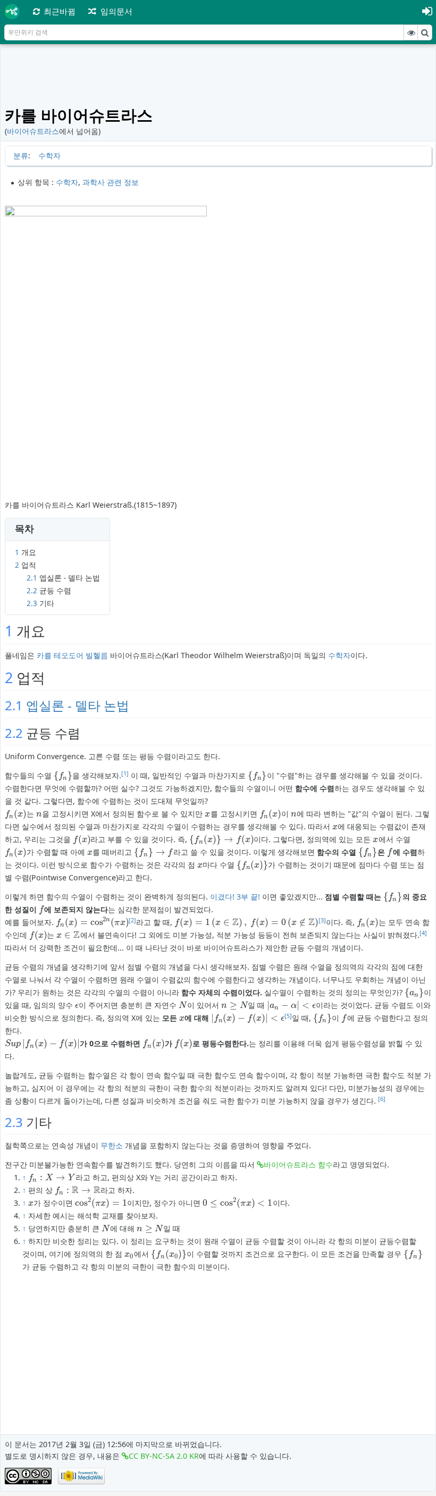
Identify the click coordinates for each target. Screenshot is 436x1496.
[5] (288, 1016)
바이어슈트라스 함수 (298, 1164)
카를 (44, 655)
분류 (20, 155)
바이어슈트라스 (33, 131)
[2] (132, 920)
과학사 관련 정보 (110, 182)
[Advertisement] (218, 75)
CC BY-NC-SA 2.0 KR (164, 1456)
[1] (125, 773)
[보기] (411, 32)
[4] (423, 933)
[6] (381, 1099)
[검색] (424, 32)
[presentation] (63, 775)
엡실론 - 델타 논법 (77, 705)
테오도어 (68, 655)
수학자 (49, 155)
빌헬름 (97, 655)
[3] (322, 920)
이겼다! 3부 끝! (235, 897)
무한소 (111, 1145)
